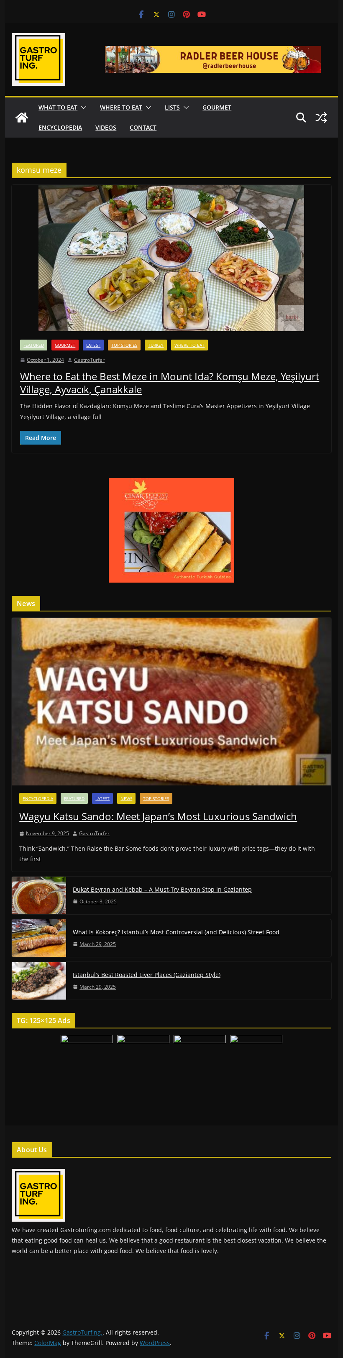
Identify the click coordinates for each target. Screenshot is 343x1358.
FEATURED (33, 345)
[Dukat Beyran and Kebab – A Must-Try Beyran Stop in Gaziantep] (39, 895)
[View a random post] (321, 117)
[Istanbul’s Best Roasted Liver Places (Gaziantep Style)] (39, 981)
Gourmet (216, 107)
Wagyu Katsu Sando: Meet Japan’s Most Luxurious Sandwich (158, 816)
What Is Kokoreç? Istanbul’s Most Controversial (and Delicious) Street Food (176, 932)
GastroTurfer (89, 359)
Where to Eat (121, 107)
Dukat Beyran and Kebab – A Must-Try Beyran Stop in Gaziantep (162, 889)
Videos (105, 127)
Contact (143, 127)
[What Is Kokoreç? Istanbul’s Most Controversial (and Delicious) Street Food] (39, 938)
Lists (172, 107)
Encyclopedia (60, 127)
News (126, 798)
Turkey (156, 345)
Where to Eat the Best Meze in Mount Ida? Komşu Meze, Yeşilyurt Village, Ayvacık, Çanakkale (169, 382)
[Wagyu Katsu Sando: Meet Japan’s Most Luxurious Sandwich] (171, 701)
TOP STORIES (124, 345)
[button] (82, 107)
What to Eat (57, 107)
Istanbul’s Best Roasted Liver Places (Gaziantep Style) (146, 975)
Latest (93, 345)
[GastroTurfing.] (22, 117)
